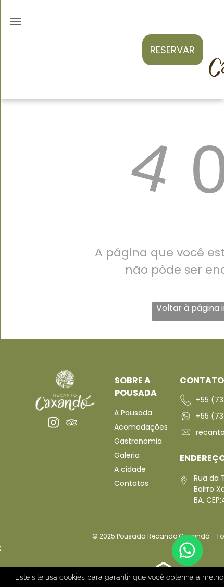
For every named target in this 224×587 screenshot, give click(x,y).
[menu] (15, 21)
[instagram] (53, 423)
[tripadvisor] (72, 423)
